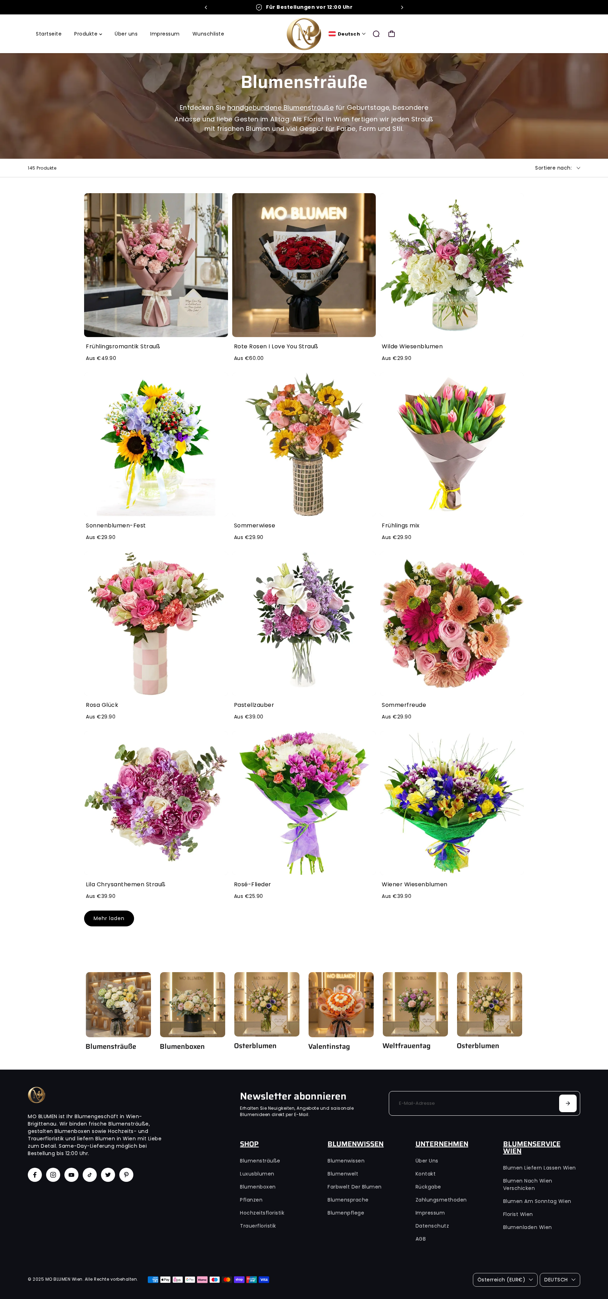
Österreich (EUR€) (501, 1279)
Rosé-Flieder (252, 884)
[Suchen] (376, 34)
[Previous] (206, 7)
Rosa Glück (102, 705)
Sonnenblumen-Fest (116, 525)
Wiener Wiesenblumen (415, 884)
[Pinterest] (126, 1175)
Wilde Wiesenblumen (412, 346)
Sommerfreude (404, 705)
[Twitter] (108, 1175)
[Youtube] (71, 1175)
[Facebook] (35, 1175)
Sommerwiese (255, 525)
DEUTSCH (556, 1279)
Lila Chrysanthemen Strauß (126, 884)
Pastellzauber (254, 705)
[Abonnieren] (568, 1103)
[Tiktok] (90, 1175)
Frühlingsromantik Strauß (123, 346)
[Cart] (392, 34)
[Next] (402, 7)
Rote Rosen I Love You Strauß (276, 346)
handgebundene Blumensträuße (280, 107)
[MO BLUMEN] (304, 33)
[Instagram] (53, 1175)
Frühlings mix (401, 525)
